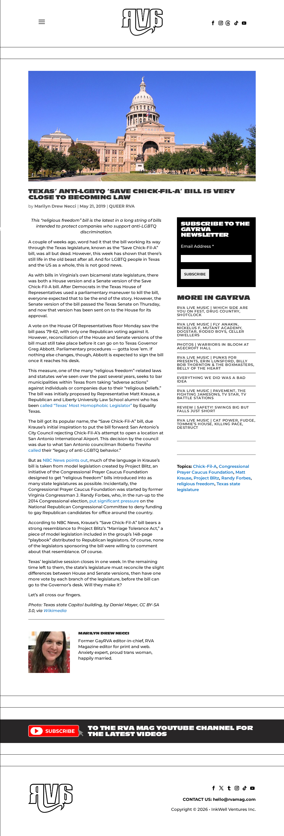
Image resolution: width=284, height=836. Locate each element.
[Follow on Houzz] (228, 22)
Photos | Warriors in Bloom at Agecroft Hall (213, 346)
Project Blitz (206, 478)
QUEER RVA (122, 206)
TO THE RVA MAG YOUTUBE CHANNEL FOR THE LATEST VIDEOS (170, 731)
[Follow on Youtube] (243, 22)
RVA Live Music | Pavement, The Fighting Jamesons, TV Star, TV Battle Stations (211, 394)
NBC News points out (65, 460)
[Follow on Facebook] (212, 22)
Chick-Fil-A (205, 466)
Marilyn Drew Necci (55, 206)
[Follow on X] (221, 787)
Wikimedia (55, 610)
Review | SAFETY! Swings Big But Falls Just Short (213, 409)
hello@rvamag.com (234, 799)
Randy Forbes (236, 478)
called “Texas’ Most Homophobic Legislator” (86, 405)
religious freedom (195, 483)
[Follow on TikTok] (236, 22)
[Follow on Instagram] (220, 22)
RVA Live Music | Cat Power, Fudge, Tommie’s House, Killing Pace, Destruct (216, 424)
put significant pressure (114, 501)
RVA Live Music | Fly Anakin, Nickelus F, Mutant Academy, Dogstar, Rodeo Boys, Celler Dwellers (210, 329)
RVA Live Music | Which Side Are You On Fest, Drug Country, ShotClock (212, 311)
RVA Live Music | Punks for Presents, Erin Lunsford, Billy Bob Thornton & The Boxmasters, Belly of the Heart (215, 362)
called (34, 450)
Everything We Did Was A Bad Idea (211, 379)
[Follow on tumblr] (228, 787)
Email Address (197, 246)
